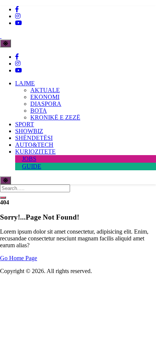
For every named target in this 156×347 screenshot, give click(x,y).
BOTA (38, 110)
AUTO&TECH (34, 144)
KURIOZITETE (35, 151)
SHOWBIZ (29, 131)
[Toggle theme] (5, 43)
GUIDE (31, 166)
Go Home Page (18, 258)
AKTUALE (45, 90)
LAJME (25, 83)
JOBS (29, 158)
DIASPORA (45, 103)
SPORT (24, 124)
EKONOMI (44, 97)
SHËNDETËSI (34, 138)
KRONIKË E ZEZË (55, 117)
